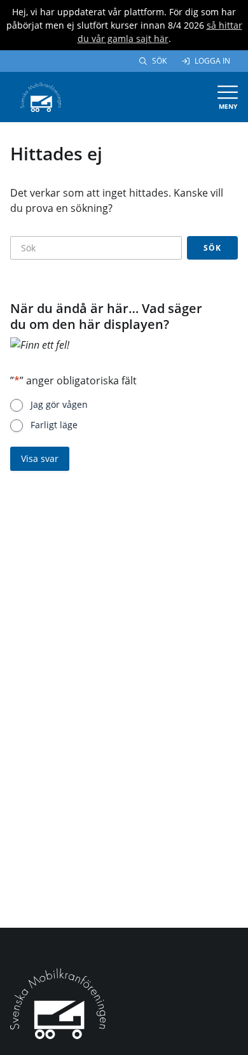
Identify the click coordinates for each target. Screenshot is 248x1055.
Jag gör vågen (59, 404)
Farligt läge (54, 425)
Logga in (212, 60)
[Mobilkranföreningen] (40, 96)
